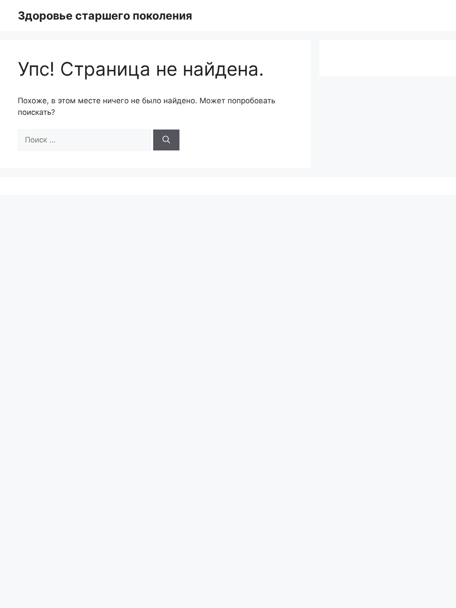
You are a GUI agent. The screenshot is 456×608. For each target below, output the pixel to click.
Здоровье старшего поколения (105, 15)
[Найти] (166, 140)
